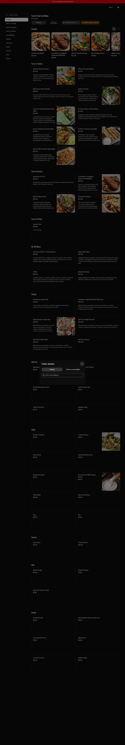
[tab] (52, 369)
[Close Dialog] (81, 363)
